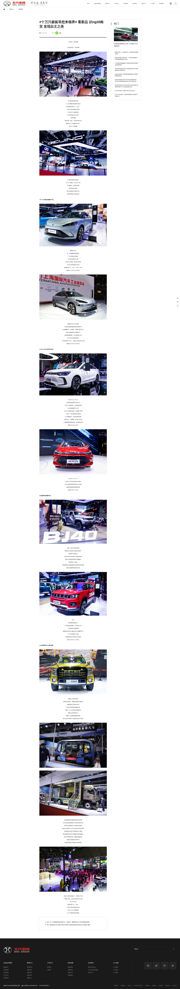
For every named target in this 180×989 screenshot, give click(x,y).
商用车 (49, 970)
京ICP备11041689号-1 (44, 985)
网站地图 (123, 985)
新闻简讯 (21, 9)
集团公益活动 (92, 967)
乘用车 (49, 967)
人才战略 (115, 967)
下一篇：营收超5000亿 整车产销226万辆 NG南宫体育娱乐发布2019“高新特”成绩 (67, 925)
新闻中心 (11, 9)
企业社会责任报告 (93, 970)
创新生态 (70, 972)
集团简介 (6, 967)
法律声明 (161, 985)
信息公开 (90, 972)
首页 (88, 3)
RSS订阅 (174, 985)
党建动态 (29, 970)
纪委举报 (147, 985)
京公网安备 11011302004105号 (30, 985)
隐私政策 (167, 985)
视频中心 (29, 978)
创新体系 (70, 970)
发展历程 (6, 978)
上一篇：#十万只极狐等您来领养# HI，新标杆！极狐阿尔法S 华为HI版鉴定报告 (67, 922)
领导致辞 (6, 970)
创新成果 (70, 975)
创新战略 (70, 967)
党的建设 (6, 972)
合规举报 (154, 985)
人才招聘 (115, 972)
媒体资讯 (29, 972)
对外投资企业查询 (138, 985)
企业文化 (6, 975)
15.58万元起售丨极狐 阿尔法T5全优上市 (125, 90)
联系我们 (161, 3)
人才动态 (115, 970)
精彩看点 (29, 975)
